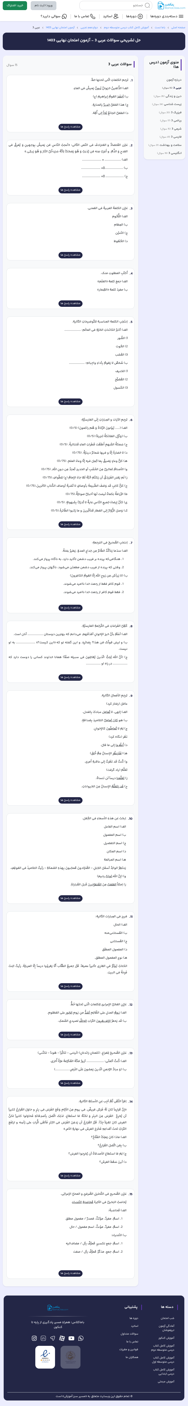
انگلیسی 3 (169, 153)
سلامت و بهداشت (165, 145)
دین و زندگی (168, 96)
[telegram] (52, 1339)
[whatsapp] (81, 1339)
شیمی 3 (171, 129)
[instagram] (34, 1339)
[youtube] (71, 1339)
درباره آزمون (174, 80)
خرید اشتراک (15, 5)
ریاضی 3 (171, 121)
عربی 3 (172, 88)
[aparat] (62, 1339)
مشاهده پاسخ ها (70, 127)
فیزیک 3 (170, 112)
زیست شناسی (167, 104)
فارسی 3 (171, 137)
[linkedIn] (43, 1339)
